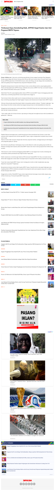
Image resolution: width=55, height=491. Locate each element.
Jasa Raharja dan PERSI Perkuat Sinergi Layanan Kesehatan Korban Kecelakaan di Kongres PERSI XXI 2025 (26, 125)
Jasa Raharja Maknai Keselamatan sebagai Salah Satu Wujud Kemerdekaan (19, 259)
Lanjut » (51, 474)
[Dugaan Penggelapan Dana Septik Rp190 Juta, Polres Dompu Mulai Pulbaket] (51, 254)
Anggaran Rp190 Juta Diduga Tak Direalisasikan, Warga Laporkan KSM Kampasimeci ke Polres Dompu (23, 244)
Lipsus (5, 25)
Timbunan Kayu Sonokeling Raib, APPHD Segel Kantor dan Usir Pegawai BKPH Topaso (26, 29)
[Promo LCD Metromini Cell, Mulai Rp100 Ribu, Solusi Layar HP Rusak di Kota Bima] (51, 277)
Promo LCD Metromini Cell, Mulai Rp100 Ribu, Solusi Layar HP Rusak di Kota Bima (20, 274)
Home (2, 25)
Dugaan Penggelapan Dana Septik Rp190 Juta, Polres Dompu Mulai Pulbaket (19, 251)
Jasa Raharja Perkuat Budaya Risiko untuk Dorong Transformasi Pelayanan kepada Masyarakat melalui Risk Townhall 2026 (23, 282)
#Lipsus (3, 179)
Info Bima (31, 488)
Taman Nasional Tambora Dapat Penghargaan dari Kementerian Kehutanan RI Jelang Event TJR (23, 267)
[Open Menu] (2, 1)
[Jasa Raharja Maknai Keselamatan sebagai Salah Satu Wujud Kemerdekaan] (51, 262)
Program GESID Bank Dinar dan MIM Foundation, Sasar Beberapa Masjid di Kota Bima (21, 122)
